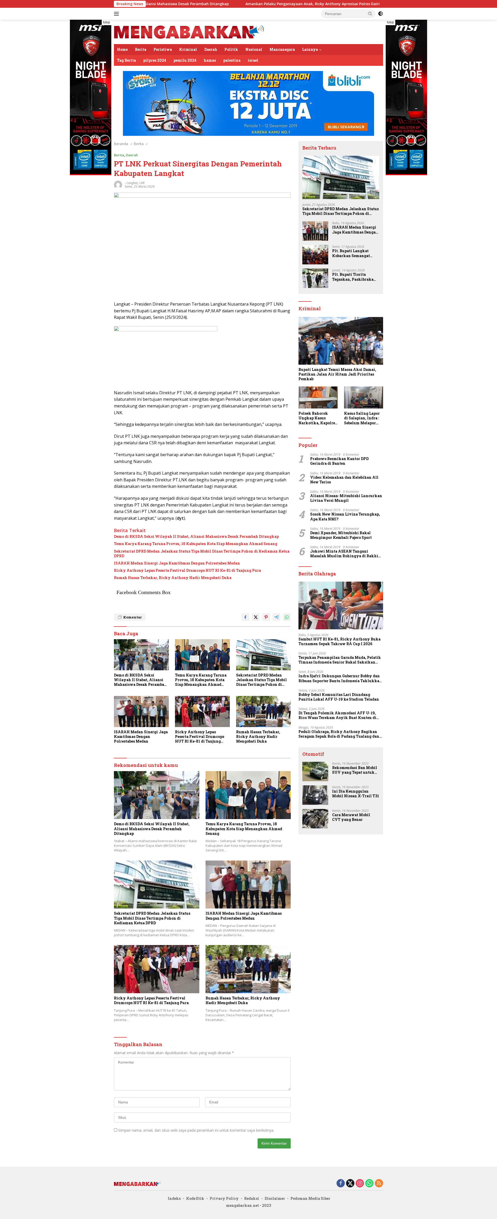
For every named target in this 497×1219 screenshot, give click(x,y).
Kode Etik (195, 1198)
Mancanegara (282, 49)
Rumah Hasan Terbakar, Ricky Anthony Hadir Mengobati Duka (172, 577)
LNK (142, 183)
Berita (140, 49)
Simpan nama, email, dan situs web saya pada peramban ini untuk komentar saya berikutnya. (196, 1130)
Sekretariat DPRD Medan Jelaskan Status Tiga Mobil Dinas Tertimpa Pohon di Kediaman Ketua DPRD (201, 553)
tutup (106, 22)
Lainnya (310, 49)
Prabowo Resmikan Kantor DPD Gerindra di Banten (339, 461)
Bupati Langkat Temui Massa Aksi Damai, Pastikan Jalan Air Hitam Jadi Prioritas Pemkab (337, 374)
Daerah (210, 49)
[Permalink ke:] (118, 184)
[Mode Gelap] (380, 13)
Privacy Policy (224, 1198)
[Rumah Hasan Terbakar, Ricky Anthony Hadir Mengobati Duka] (263, 711)
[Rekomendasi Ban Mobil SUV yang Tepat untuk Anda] (315, 771)
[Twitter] (350, 1183)
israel (253, 60)
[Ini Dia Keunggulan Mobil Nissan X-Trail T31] (315, 795)
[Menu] (117, 13)
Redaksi (251, 1198)
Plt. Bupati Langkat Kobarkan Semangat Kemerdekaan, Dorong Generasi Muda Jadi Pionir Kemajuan (352, 253)
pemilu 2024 (184, 60)
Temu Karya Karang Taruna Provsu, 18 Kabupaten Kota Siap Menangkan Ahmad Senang (195, 543)
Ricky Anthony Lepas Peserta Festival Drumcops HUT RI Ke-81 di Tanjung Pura (187, 570)
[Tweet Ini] (256, 617)
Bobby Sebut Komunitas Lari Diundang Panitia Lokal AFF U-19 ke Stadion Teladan (338, 697)
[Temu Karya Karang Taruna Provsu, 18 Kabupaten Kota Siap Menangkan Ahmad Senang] (202, 654)
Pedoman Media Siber (310, 1198)
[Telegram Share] (276, 617)
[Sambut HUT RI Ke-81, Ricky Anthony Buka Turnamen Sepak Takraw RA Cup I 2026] (340, 605)
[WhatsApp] (369, 1183)
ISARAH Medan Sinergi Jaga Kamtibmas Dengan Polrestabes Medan (177, 563)
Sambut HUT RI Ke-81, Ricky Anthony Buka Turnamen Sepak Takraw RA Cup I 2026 (339, 641)
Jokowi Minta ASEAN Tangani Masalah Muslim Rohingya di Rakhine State (346, 553)
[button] (370, 13)
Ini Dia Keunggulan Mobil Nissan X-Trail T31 (355, 793)
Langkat (132, 183)
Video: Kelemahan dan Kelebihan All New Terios (344, 479)
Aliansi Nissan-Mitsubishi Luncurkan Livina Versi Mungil (346, 498)
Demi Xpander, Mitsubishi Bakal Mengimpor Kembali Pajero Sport (341, 535)
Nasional (253, 49)
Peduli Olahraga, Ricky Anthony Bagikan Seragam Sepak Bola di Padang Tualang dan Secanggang (338, 734)
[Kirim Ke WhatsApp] (287, 617)
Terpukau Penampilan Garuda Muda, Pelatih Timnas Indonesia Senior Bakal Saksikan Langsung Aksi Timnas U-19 (339, 660)
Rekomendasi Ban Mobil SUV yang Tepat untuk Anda (354, 770)
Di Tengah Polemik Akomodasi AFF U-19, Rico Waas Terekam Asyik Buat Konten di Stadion (337, 715)
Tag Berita (126, 60)
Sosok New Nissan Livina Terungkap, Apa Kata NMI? (345, 516)
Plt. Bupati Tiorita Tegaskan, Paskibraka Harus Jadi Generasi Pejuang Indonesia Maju (354, 276)
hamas (210, 60)
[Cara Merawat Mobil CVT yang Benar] (315, 818)
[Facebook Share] (245, 617)
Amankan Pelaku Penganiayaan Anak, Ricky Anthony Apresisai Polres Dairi (258, 4)
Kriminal (188, 49)
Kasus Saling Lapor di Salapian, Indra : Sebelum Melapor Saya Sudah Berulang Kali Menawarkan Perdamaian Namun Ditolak (362, 418)
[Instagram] (360, 1183)
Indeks (174, 1198)
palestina (231, 60)
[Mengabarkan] (189, 31)
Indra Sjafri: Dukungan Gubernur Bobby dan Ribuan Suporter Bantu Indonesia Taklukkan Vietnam (340, 678)
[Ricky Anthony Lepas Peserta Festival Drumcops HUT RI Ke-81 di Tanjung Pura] (202, 711)
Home (122, 49)
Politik (231, 49)
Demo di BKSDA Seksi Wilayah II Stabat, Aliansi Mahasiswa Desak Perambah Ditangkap (196, 536)
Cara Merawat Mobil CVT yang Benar (351, 817)
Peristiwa (163, 49)
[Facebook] (341, 1183)
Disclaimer (275, 1198)
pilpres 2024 (154, 60)
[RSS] (379, 1183)
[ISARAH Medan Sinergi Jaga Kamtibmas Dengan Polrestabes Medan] (141, 711)
